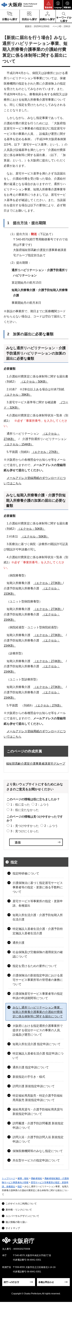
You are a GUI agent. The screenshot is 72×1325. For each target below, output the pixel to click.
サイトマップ (13, 1228)
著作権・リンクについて (19, 1209)
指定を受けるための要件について (35, 966)
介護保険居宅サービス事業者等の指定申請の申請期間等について (38, 996)
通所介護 (18, 942)
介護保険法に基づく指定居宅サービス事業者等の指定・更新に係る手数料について (38, 887)
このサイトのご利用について (21, 1203)
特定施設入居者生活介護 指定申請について (38, 1055)
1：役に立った (20, 804)
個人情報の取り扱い (16, 1222)
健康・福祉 (23, 1178)
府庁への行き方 (11, 1282)
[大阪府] (19, 5)
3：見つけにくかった (25, 831)
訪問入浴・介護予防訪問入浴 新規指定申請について (38, 1139)
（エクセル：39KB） (18, 394)
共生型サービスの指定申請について (36, 1160)
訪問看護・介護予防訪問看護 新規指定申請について (38, 1125)
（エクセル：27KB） (45, 451)
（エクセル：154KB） (18, 444)
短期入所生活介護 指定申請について (37, 1044)
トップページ (8, 1178)
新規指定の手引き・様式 (29, 1076)
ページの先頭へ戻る (65, 1242)
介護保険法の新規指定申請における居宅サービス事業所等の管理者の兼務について (38, 980)
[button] (48, 5)
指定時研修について (26, 873)
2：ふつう (42, 804)
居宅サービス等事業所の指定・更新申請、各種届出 (38, 903)
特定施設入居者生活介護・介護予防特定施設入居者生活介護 (38, 931)
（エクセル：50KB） (34, 381)
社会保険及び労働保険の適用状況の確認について (38, 954)
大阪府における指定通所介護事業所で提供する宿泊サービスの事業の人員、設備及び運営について (38, 1030)
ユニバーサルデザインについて (22, 1216)
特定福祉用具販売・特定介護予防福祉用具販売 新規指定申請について (38, 1098)
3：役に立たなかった (25, 810)
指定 (14, 862)
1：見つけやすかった (25, 825)
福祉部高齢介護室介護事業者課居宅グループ (35, 763)
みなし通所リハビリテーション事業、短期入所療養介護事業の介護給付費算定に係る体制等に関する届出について (38, 1012)
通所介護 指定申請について (31, 1067)
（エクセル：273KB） (48, 583)
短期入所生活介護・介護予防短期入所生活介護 (38, 917)
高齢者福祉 (36, 1178)
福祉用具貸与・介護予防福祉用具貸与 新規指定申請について (38, 1111)
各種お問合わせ (46, 1282)
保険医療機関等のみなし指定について (38, 1151)
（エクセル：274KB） (48, 661)
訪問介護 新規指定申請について (34, 1086)
